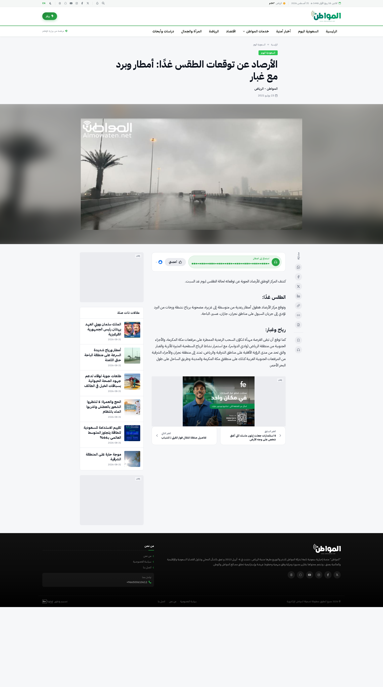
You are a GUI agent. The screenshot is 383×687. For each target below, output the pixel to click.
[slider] (230, 263)
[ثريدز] (59, 3)
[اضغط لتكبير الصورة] (191, 174)
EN (43, 3)
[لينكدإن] (298, 296)
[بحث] (103, 3)
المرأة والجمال (191, 31)
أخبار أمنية (283, 31)
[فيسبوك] (82, 3)
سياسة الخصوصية (142, 561)
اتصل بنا (147, 567)
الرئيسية (331, 31)
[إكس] (298, 286)
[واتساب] (298, 267)
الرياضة (214, 31)
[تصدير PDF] (298, 324)
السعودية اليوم (308, 31)
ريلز (48, 16)
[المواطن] (326, 16)
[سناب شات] (65, 3)
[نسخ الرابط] (298, 305)
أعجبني (173, 262)
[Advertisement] (112, 277)
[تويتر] (87, 3)
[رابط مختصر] (298, 315)
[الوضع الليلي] (50, 3)
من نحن (147, 556)
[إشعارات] (97, 3)
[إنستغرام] (76, 3)
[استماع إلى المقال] (298, 349)
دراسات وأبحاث (163, 31)
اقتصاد (231, 31)
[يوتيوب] (71, 3)
